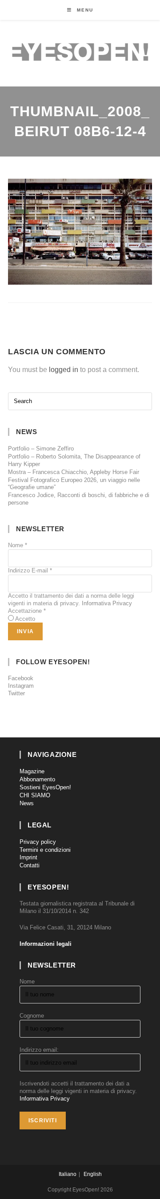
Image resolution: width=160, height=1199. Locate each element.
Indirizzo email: (39, 1049)
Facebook (20, 678)
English (93, 1174)
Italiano (67, 1174)
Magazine (32, 771)
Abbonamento (37, 779)
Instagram (21, 685)
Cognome (32, 1015)
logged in (63, 369)
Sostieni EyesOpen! (45, 787)
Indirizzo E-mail (30, 570)
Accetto (25, 618)
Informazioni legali (46, 943)
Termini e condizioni (45, 849)
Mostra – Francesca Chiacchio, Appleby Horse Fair (73, 472)
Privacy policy (38, 842)
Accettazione (27, 610)
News (27, 803)
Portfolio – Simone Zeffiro (41, 448)
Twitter (16, 693)
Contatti (30, 865)
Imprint (28, 857)
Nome (17, 545)
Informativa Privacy (107, 603)
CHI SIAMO (35, 795)
